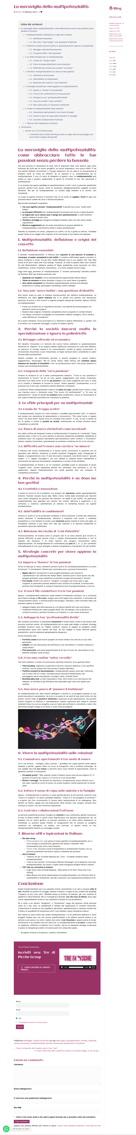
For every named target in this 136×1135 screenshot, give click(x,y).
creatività (92, 1041)
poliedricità (68, 1043)
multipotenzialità (37, 1043)
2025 (111, 60)
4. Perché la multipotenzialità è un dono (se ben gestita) (49, 72)
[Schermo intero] (93, 967)
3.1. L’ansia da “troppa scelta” (42, 60)
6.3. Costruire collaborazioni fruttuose (46, 120)
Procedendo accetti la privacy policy (33, 1022)
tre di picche (79, 1043)
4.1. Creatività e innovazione (41, 75)
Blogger (28, 1041)
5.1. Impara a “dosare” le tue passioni (45, 90)
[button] (78, 959)
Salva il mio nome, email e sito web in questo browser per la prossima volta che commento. (56, 1117)
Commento (18, 1064)
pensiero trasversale (54, 1043)
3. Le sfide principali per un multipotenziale (44, 57)
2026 (111, 57)
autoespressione (72, 1041)
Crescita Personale (40, 1041)
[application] (77, 959)
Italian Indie (32, 849)
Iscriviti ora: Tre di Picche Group (38, 131)
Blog (117, 8)
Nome (18, 1001)
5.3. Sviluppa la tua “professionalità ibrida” (48, 97)
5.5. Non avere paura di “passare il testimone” (49, 105)
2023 (111, 66)
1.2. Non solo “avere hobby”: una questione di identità (53, 42)
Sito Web (17, 1107)
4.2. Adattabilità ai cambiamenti (43, 79)
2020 (111, 75)
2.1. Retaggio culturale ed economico (45, 49)
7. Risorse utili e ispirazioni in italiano (41, 123)
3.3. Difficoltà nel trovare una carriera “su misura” (51, 68)
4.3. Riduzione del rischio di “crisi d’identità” (48, 83)
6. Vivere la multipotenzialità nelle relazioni (44, 109)
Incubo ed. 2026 (114, 28)
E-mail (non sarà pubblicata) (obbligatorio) (33, 1098)
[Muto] (90, 967)
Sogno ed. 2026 (114, 31)
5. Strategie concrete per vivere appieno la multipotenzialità (51, 86)
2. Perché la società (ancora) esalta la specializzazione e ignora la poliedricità (59, 46)
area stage (60, 1041)
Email (18, 1010)
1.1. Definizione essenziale (40, 38)
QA (19, 1018)
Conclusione (26, 127)
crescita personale (21, 1043)
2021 (111, 72)
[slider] (76, 967)
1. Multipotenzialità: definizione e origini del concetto (48, 35)
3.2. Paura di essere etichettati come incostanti (49, 64)
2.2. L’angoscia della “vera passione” (45, 53)
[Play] (62, 967)
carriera (84, 1041)
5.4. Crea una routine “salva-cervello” (45, 101)
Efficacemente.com (35, 841)
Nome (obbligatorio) (23, 1089)
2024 (111, 63)
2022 (111, 69)
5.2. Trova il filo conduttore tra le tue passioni (49, 94)
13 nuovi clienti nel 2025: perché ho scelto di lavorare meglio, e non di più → (67, 1051)
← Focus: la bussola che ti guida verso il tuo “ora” (35, 1048)
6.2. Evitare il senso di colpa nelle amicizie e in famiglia (53, 116)
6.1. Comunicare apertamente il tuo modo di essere (51, 112)
